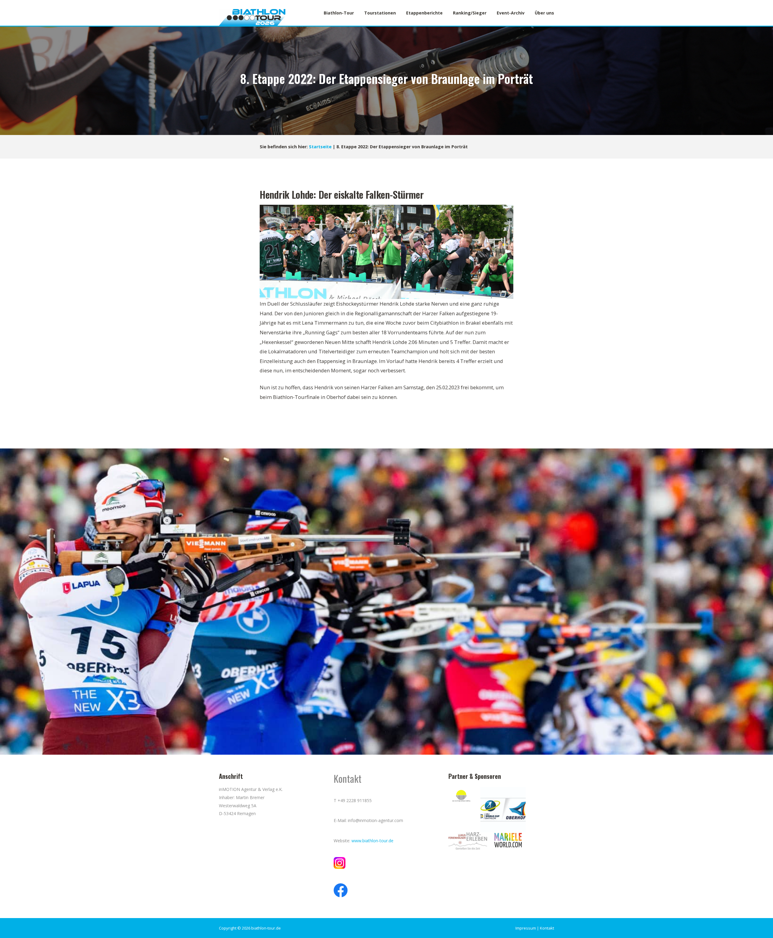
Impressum (525, 928)
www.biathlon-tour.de (372, 840)
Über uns (544, 13)
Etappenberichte (424, 13)
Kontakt (547, 928)
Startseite (320, 146)
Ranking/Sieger (469, 13)
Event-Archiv (510, 13)
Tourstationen (380, 13)
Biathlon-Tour (339, 13)
